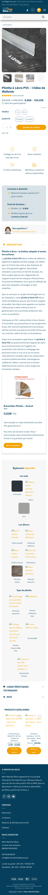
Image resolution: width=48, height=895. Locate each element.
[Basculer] (43, 244)
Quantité (6, 119)
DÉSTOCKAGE (7, 25)
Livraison (6, 818)
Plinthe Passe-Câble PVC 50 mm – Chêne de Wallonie (14, 737)
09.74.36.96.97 (8, 854)
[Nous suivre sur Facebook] (4, 796)
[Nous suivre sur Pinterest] (13, 796)
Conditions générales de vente (23, 884)
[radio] (17, 112)
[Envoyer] (43, 17)
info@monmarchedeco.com (15, 858)
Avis (9, 696)
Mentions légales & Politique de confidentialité (24, 886)
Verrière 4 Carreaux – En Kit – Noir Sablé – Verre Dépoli (33, 737)
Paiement (6, 813)
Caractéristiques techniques (16, 688)
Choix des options (14, 750)
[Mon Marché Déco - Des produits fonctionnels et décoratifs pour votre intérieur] (10, 10)
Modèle (5, 112)
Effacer (43, 108)
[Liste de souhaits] (33, 10)
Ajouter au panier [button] (33, 750)
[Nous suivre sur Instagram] (9, 796)
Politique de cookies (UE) (24, 888)
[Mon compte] (27, 10)
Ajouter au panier (31, 127)
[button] (39, 10)
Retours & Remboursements (15, 822)
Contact (5, 827)
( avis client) (18, 95)
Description (14, 244)
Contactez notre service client (24, 232)
